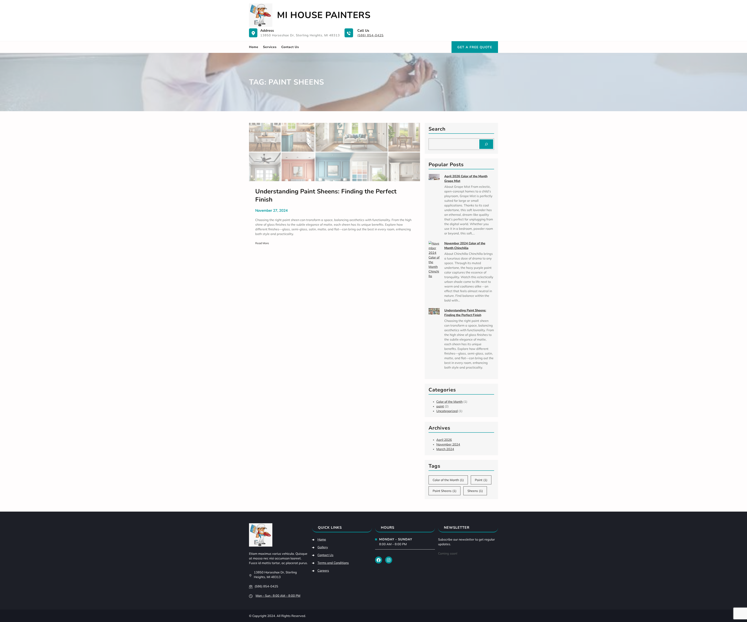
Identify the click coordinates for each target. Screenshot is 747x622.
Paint (481, 480)
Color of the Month (449, 402)
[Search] (486, 144)
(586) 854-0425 (370, 35)
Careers (323, 570)
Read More (262, 243)
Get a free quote (474, 47)
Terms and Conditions (333, 563)
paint (440, 406)
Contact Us (325, 555)
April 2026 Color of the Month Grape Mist (465, 178)
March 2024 (445, 449)
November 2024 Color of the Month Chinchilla (464, 245)
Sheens (475, 491)
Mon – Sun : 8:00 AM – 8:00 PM (278, 596)
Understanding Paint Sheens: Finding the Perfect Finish (465, 312)
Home (253, 47)
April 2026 (444, 440)
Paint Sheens (444, 491)
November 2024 (448, 444)
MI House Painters (324, 15)
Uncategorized (447, 411)
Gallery (322, 547)
